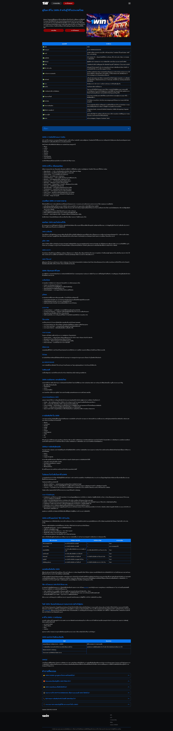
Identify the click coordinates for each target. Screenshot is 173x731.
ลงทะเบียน (53, 30)
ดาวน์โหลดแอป (68, 3)
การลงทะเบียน (56, 3)
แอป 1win (86, 587)
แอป (111, 717)
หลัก (111, 715)
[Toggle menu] (129, 3)
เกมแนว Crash (114, 724)
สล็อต (111, 722)
